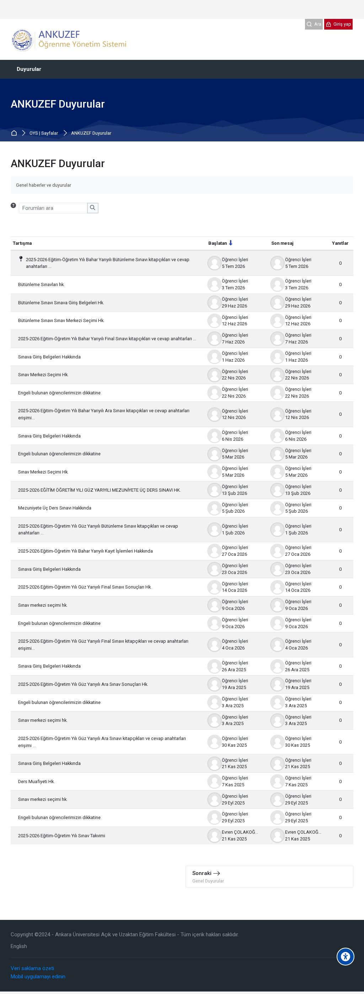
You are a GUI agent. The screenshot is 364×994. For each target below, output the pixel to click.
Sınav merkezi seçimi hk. (43, 605)
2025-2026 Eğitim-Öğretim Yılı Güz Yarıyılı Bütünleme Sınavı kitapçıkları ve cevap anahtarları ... (98, 529)
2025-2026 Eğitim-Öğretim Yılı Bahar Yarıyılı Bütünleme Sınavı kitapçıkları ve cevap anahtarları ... (107, 263)
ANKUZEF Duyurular (91, 133)
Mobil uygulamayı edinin (38, 976)
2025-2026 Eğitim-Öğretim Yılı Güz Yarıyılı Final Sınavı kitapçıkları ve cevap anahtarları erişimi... (103, 644)
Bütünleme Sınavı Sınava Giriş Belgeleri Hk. (61, 302)
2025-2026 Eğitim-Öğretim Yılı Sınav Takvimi (61, 835)
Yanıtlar (340, 243)
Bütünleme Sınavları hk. (41, 284)
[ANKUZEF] (71, 39)
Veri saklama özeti (32, 968)
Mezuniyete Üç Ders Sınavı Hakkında (54, 508)
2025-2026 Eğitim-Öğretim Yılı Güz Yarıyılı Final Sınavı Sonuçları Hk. (85, 587)
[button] (15, 208)
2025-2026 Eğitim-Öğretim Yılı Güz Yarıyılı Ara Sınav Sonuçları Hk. (83, 684)
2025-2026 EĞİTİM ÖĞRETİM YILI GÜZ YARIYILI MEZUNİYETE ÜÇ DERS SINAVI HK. (99, 490)
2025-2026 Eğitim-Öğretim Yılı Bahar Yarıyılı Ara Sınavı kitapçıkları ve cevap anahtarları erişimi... (103, 414)
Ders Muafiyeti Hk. (36, 781)
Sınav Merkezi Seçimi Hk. (43, 374)
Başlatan (217, 243)
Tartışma (22, 243)
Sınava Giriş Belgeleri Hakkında (49, 356)
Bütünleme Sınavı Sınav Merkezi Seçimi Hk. (61, 320)
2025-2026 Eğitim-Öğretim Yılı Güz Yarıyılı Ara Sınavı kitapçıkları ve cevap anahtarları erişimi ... (102, 742)
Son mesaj (282, 243)
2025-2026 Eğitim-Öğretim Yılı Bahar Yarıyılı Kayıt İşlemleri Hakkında (85, 551)
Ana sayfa (15, 133)
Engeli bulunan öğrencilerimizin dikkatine (59, 392)
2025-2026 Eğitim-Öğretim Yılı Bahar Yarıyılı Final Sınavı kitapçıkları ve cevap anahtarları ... (107, 338)
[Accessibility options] (345, 956)
